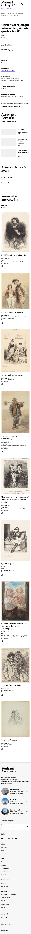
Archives (3, 911)
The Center (4, 901)
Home (3, 13)
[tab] (5, 206)
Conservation (5, 904)
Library (3, 907)
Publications (4, 917)
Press (2, 850)
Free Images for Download (9, 894)
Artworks (8, 13)
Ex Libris (21, 130)
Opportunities (5, 886)
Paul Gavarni (5, 49)
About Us (4, 847)
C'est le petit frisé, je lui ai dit (23, 151)
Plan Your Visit (5, 862)
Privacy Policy (4, 930)
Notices (3, 928)
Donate (3, 883)
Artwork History (7, 177)
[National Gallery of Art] (15, 770)
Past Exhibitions (6, 914)
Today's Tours (5, 868)
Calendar (4, 865)
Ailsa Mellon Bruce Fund (8, 71)
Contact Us (4, 854)
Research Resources (8, 183)
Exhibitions (4, 875)
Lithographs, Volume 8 (22, 140)
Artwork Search (5, 897)
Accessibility (5, 872)
